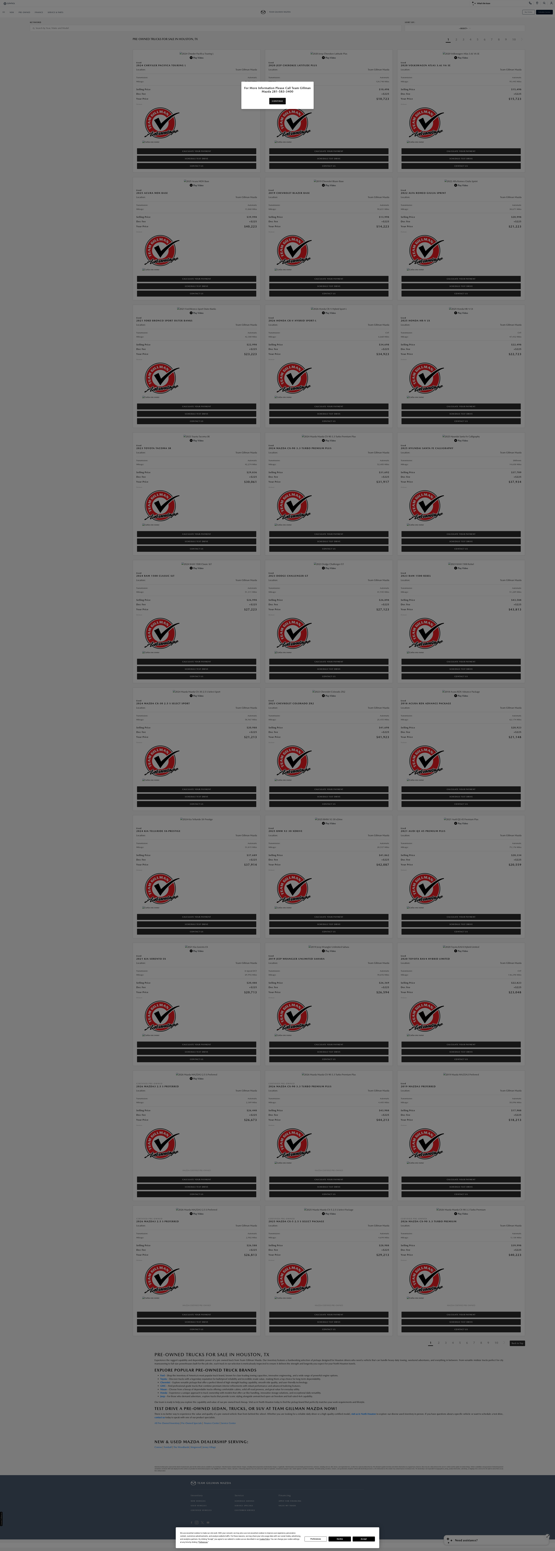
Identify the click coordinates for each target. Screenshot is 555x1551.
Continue (277, 101)
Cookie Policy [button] (264, 1539)
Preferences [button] (203, 1542)
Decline (340, 1539)
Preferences (315, 1539)
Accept (364, 1539)
